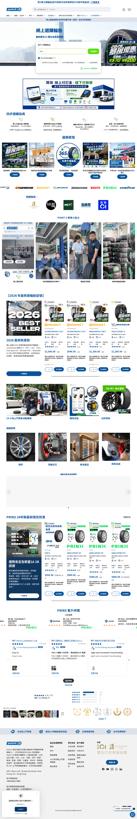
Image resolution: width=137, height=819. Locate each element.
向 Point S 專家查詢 (90, 68)
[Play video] (4, 276)
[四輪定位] (52, 447)
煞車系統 (116, 463)
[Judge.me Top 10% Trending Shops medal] (127, 712)
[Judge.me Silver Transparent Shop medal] (97, 712)
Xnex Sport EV (74, 553)
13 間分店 (59, 126)
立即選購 (68, 614)
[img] (17, 643)
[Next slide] (129, 660)
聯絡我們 (71, 750)
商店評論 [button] (68, 685)
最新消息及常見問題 (65, 15)
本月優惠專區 (95, 15)
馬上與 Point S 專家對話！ (23, 130)
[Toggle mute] (8, 276)
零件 (30, 15)
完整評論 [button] (15, 673)
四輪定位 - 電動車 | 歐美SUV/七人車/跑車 (68, 641)
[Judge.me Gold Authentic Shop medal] (77, 712)
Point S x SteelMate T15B (26, 640)
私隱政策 (71, 759)
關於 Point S (81, 15)
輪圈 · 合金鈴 (19, 15)
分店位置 (71, 746)
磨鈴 (21, 464)
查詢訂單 (80, 766)
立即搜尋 (93, 51)
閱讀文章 (112, 762)
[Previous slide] (8, 660)
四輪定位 (52, 464)
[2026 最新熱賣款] (24, 318)
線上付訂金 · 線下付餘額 (84, 127)
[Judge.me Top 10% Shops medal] (117, 712)
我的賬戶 (80, 746)
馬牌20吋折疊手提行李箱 (105, 640)
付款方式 (80, 750)
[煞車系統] (116, 447)
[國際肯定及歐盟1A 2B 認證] (24, 539)
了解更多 (91, 2)
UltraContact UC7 (54, 331)
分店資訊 (51, 15)
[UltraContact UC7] (54, 312)
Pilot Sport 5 (118, 331)
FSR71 (47, 553)
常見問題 (71, 755)
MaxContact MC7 (97, 331)
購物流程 (80, 762)
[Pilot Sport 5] (121, 312)
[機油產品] (84, 447)
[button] (129, 9)
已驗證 (101, 718)
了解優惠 (15, 175)
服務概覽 (40, 15)
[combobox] (71, 9)
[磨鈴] (20, 447)
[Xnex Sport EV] (76, 533)
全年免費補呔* (124, 130)
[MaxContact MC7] (98, 312)
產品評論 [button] (68, 680)
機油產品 (84, 464)
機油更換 (53, 766)
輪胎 (7, 15)
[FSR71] (54, 533)
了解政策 (68, 175)
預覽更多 (127, 517)
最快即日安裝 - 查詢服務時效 (53, 130)
